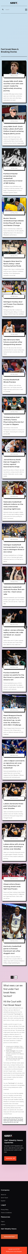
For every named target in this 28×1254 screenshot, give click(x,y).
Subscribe (9, 1158)
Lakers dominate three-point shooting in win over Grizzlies (13, 806)
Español (3, 1201)
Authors (3, 1225)
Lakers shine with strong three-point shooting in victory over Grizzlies (13, 846)
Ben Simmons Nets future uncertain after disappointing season (12, 342)
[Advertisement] (14, 29)
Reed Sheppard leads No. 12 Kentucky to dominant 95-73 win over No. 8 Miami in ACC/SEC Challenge (12, 720)
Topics (3, 1222)
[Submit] (3, 10)
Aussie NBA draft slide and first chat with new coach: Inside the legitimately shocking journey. (13, 86)
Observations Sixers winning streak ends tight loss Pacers (12, 886)
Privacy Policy (4, 1210)
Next (16, 977)
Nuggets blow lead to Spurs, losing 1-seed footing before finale (12, 263)
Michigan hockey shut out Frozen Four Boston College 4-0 (13, 304)
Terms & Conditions (6, 1213)
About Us (3, 1195)
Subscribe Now (9, 1236)
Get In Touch (4, 1198)
